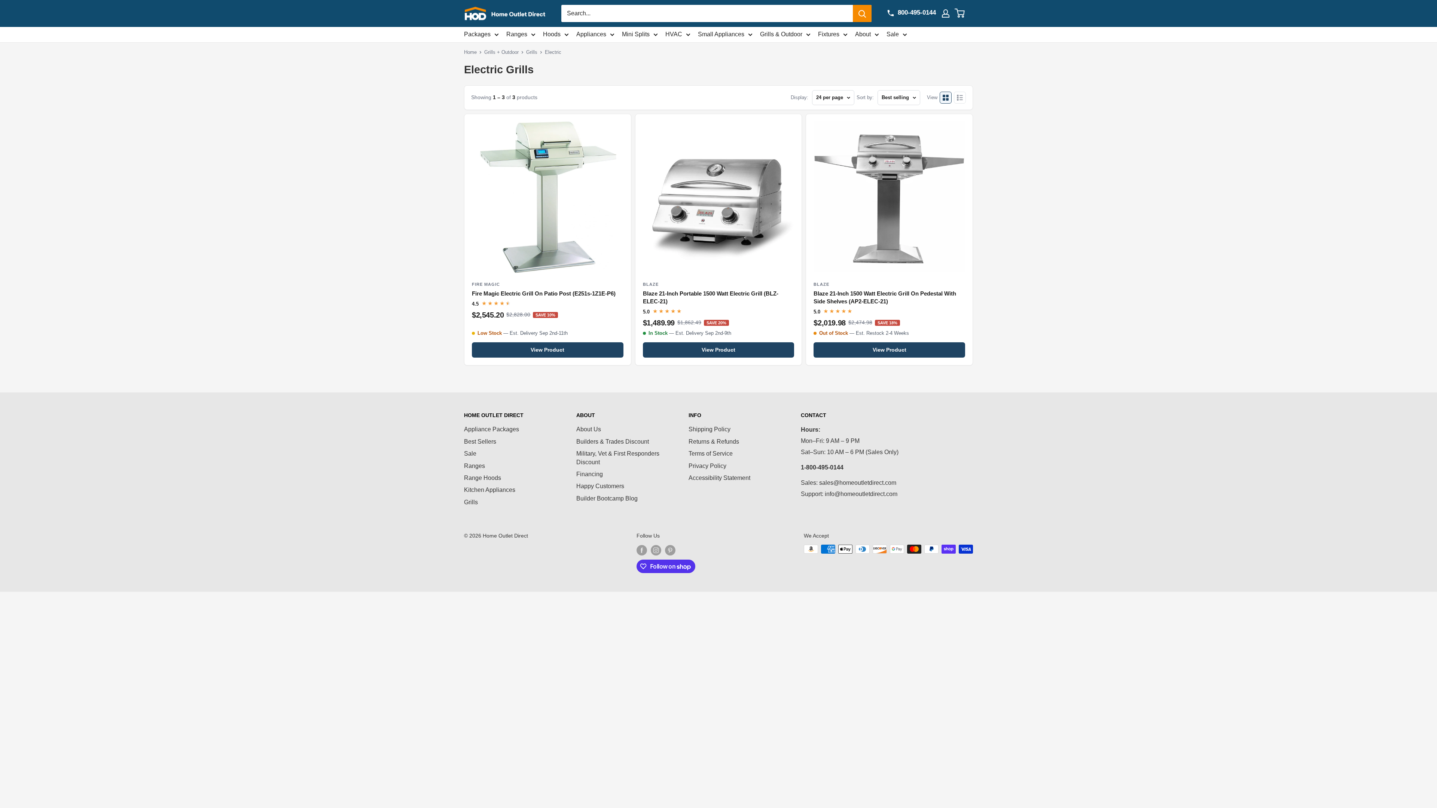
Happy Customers (600, 486)
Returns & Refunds (714, 441)
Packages (477, 34)
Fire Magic (486, 284)
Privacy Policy (707, 466)
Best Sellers (480, 441)
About (863, 34)
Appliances (591, 34)
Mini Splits (636, 34)
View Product (547, 350)
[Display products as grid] (946, 98)
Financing (589, 474)
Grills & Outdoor (781, 34)
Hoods (552, 34)
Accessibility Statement (719, 478)
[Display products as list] (960, 98)
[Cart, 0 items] (964, 13)
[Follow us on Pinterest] (670, 550)
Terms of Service (711, 453)
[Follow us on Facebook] (642, 550)
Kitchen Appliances (489, 490)
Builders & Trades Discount (612, 441)
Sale (893, 34)
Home (470, 52)
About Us (588, 429)
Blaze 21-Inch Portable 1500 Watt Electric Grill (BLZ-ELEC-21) (710, 297)
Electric (553, 52)
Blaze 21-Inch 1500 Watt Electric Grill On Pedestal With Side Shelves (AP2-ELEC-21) (885, 297)
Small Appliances (721, 34)
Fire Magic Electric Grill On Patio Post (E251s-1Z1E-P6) (544, 294)
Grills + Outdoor (501, 52)
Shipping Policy (709, 429)
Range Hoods (482, 478)
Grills (531, 52)
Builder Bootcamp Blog (607, 498)
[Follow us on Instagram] (656, 550)
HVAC (673, 34)
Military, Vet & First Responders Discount (617, 457)
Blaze (651, 284)
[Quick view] (618, 126)
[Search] (862, 13)
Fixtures (828, 34)
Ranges (516, 34)
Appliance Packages (491, 429)
